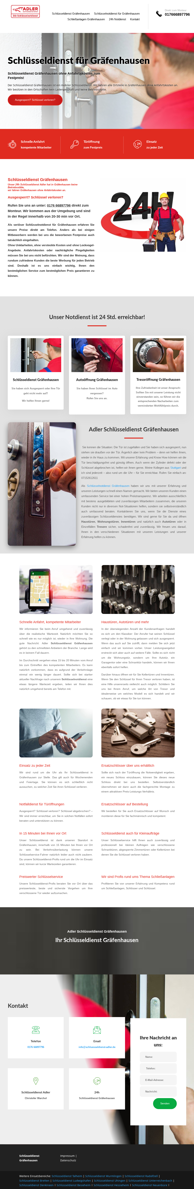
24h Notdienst (117, 19)
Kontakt (135, 19)
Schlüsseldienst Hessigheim (111, 1185)
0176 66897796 (35, 1047)
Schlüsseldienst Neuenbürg (149, 1185)
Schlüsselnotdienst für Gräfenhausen (117, 13)
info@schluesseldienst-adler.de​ (97, 1047)
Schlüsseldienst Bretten (34, 1180)
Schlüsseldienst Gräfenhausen (71, 13)
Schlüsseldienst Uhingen (109, 1180)
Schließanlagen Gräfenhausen (86, 19)
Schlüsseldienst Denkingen (36, 1185)
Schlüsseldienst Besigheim (74, 1185)
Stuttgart (175, 467)
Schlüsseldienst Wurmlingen (103, 1176)
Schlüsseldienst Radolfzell (141, 1176)
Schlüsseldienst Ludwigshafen (71, 1180)
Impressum (67, 1156)
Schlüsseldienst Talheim (67, 1176)
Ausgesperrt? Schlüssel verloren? (35, 99)
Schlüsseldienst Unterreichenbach (150, 1180)
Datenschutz (68, 1160)
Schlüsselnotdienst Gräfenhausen (108, 485)
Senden (165, 1103)
